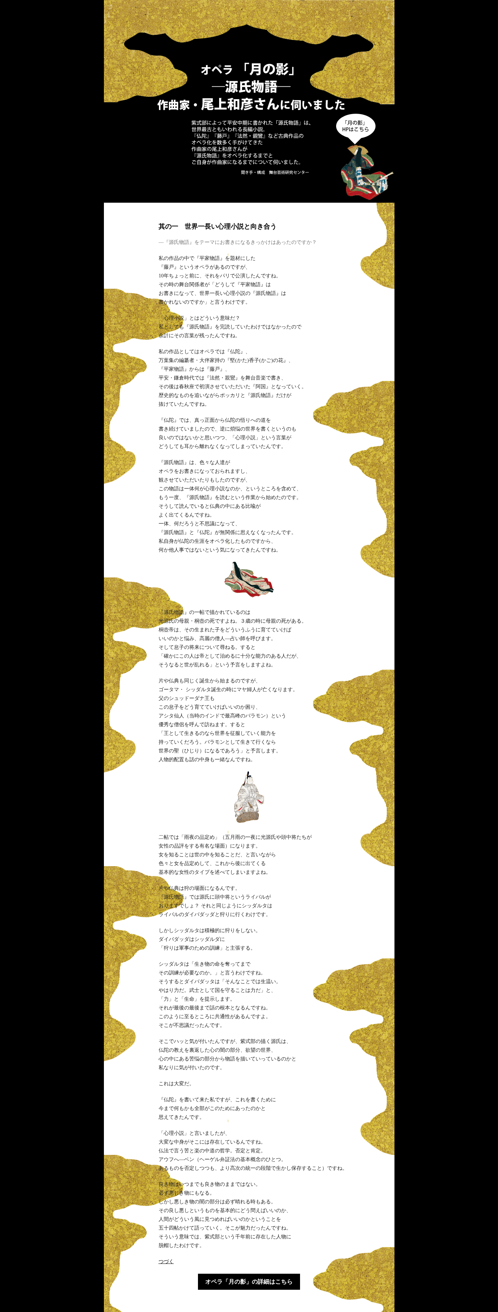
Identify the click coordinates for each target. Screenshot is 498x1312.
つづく (166, 1261)
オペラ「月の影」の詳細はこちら (249, 1281)
